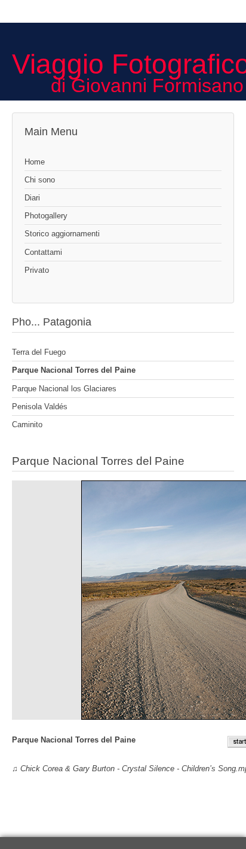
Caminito (27, 424)
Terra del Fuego (39, 352)
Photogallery (45, 215)
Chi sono (39, 179)
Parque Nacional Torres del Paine (74, 370)
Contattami (43, 252)
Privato (36, 270)
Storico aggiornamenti (62, 233)
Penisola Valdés (39, 406)
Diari (32, 197)
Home (34, 161)
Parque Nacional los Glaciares (64, 388)
